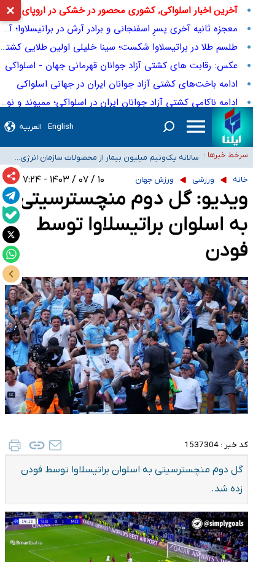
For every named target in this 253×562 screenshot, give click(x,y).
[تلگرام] (11, 195)
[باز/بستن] (11, 274)
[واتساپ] (11, 254)
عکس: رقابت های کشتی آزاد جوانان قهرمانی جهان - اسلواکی (121, 65)
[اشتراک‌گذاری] (11, 175)
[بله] (11, 215)
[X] (11, 234)
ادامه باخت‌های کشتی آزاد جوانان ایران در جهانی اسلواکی (127, 84)
